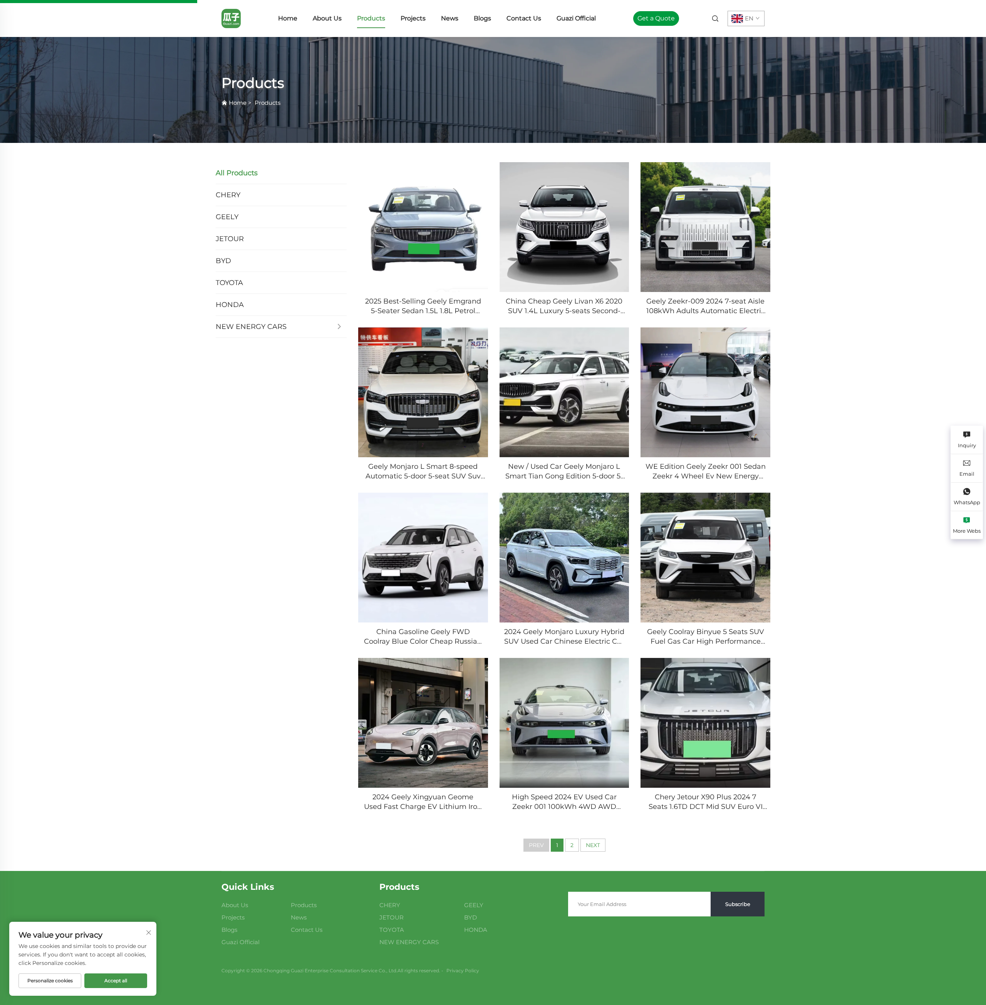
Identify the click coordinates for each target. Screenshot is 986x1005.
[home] (231, 18)
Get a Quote (656, 18)
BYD (223, 261)
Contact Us (523, 18)
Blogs (482, 18)
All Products (237, 173)
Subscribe (737, 904)
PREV (536, 845)
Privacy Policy (462, 970)
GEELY (227, 217)
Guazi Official (576, 18)
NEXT (593, 845)
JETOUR (230, 239)
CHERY (228, 195)
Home (287, 18)
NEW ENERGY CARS (251, 326)
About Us (327, 18)
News (449, 18)
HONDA (230, 304)
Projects (413, 18)
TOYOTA (229, 283)
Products (371, 18)
